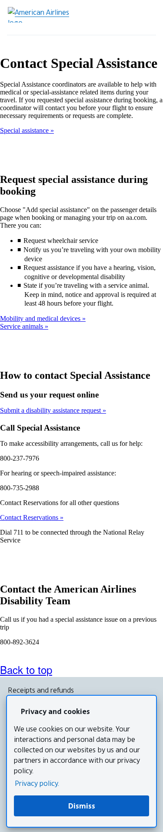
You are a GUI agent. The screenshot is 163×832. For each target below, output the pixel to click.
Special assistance (25, 130)
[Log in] (121, 17)
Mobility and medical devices (41, 318)
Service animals (22, 326)
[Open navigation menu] (145, 17)
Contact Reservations (30, 517)
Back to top (26, 669)
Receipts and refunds (41, 690)
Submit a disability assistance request (51, 410)
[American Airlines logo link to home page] (42, 15)
